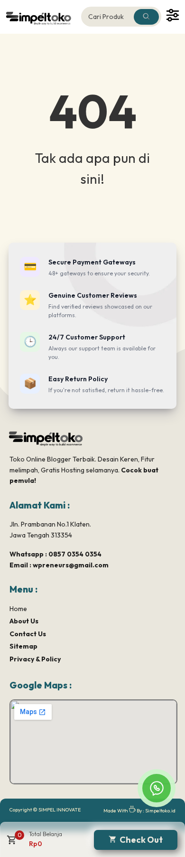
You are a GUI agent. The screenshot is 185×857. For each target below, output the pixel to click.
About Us (23, 621)
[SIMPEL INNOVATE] (40, 16)
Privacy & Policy (35, 659)
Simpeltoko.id (160, 810)
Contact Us (27, 634)
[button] (10, 843)
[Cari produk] (146, 17)
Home (18, 608)
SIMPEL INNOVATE (59, 809)
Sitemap (23, 646)
